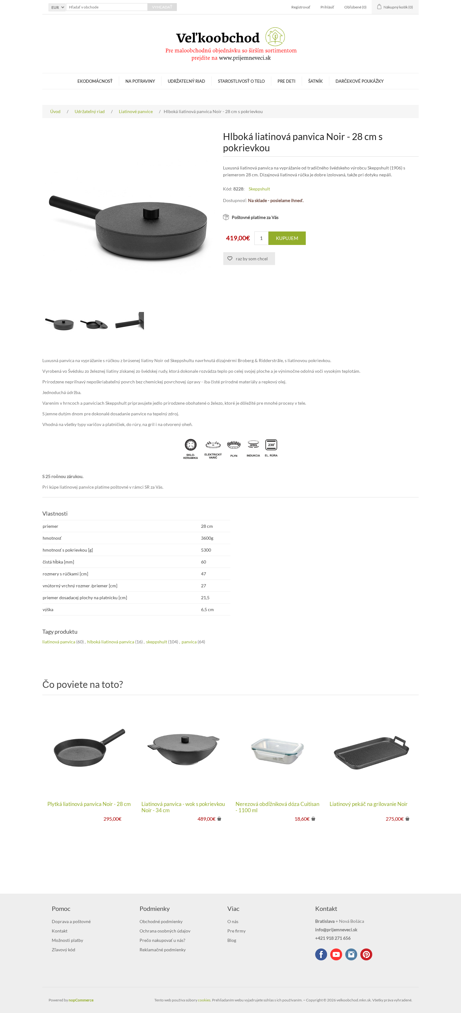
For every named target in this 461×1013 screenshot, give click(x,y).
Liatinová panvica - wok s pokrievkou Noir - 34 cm (183, 807)
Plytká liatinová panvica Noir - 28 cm (89, 804)
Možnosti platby (67, 940)
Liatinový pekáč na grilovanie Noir (369, 804)
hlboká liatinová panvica (110, 641)
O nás (232, 921)
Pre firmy (236, 930)
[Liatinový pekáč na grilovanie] (371, 749)
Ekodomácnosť (95, 81)
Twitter (351, 954)
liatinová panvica (58, 641)
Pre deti (286, 81)
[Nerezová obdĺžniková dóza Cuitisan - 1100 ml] (277, 749)
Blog (231, 940)
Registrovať (300, 7)
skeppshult (156, 641)
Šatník (315, 81)
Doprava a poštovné (71, 921)
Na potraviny (140, 81)
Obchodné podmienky (161, 921)
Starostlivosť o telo (241, 81)
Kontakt (59, 930)
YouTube (336, 954)
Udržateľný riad (186, 81)
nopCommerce (81, 1000)
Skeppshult (259, 188)
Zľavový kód (63, 949)
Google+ (366, 954)
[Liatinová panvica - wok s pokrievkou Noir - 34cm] (183, 749)
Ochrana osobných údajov (165, 930)
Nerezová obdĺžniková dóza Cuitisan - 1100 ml (277, 807)
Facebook (321, 954)
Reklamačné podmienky (163, 949)
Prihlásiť (327, 7)
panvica (189, 641)
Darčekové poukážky (360, 81)
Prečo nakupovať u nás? (162, 940)
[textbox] (107, 7)
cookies (204, 1000)
